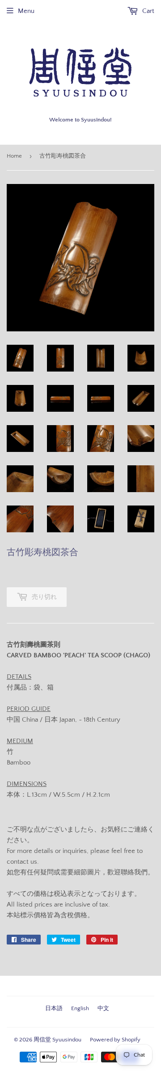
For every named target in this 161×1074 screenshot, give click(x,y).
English (80, 1008)
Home (14, 156)
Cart (147, 11)
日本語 (54, 1008)
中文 (103, 1008)
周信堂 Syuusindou (57, 1039)
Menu (26, 11)
